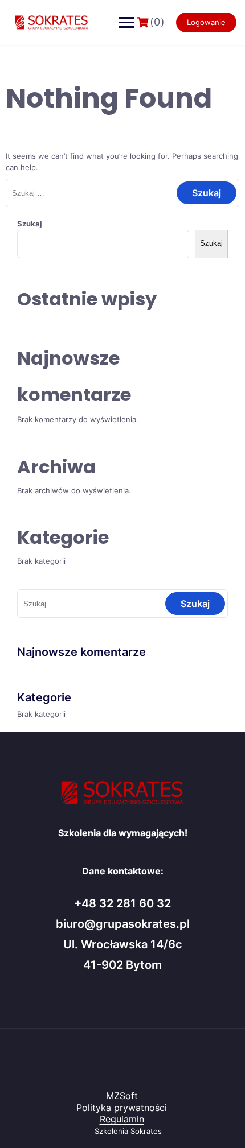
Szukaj (29, 223)
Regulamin (122, 1119)
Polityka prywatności (121, 1107)
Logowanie (206, 22)
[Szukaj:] (122, 192)
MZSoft (122, 1095)
